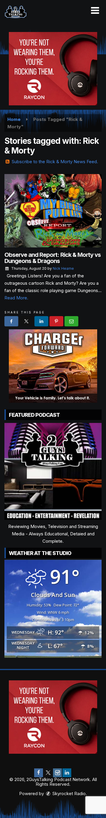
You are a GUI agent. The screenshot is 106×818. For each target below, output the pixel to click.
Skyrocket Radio (68, 793)
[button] (95, 10)
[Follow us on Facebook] (38, 772)
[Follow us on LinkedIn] (66, 772)
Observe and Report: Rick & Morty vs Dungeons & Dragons (52, 257)
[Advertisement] (53, 68)
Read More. (16, 298)
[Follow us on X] (48, 772)
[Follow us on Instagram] (57, 772)
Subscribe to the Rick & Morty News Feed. (55, 161)
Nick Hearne (63, 268)
